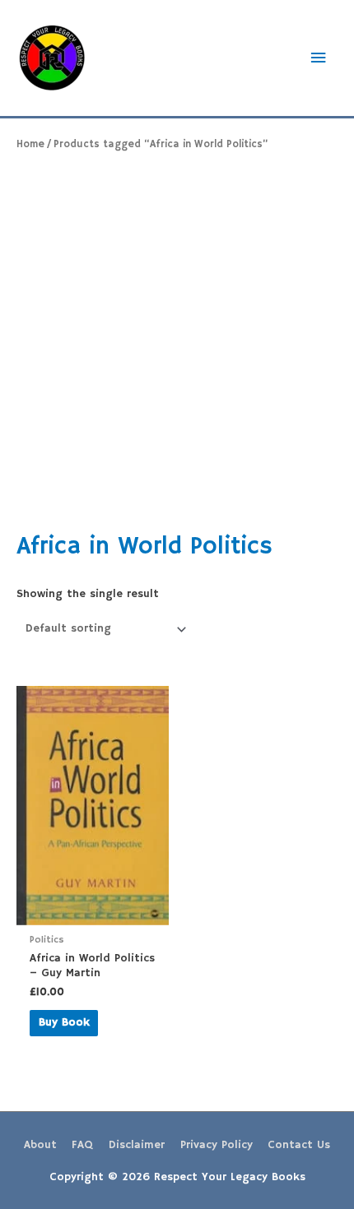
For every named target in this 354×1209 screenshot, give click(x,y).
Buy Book (64, 1023)
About (40, 1145)
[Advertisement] (177, 341)
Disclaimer (137, 1145)
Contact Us (299, 1145)
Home (30, 144)
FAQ (82, 1145)
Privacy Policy (216, 1145)
